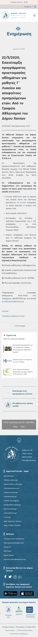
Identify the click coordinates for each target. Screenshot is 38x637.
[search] (35, 7)
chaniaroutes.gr (10, 496)
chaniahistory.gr (10, 513)
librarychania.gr (10, 509)
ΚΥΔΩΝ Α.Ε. (30, 616)
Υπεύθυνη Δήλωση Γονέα (13, 316)
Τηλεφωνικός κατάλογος (14, 539)
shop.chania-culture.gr (13, 484)
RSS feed (7, 551)
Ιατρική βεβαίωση (14, 197)
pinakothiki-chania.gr (12, 505)
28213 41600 (27, 457)
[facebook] (5, 577)
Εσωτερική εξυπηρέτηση (14, 543)
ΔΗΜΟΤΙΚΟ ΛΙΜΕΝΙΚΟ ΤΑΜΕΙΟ (9, 617)
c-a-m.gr (7, 517)
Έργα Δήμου (9, 555)
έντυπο (23, 203)
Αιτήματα (27, 7)
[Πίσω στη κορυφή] (19, 440)
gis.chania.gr (9, 476)
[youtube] (19, 577)
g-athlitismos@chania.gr (13, 302)
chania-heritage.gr (11, 501)
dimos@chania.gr (29, 460)
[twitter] (10, 577)
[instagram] (14, 577)
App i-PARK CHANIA (12, 525)
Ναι (15, 427)
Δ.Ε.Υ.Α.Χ (19, 615)
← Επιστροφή (19, 326)
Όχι (23, 427)
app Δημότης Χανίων (12, 521)
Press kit (7, 547)
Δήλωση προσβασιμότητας (15, 559)
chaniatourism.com (11, 488)
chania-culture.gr (11, 480)
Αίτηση (5, 311)
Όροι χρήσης (10, 630)
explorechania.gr (11, 492)
